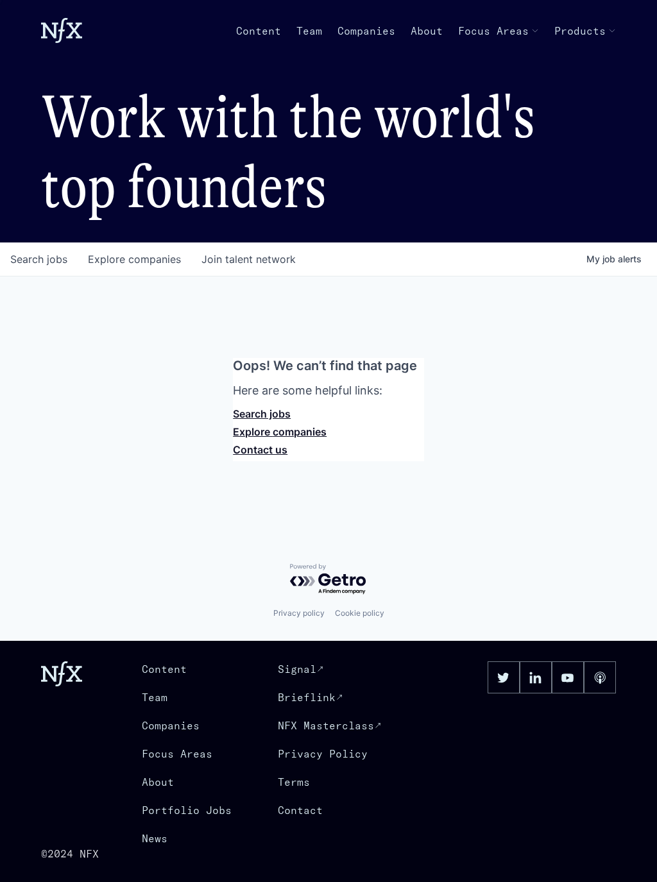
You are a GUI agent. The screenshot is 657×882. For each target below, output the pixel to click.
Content (258, 30)
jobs (38, 259)
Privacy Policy (323, 753)
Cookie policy (359, 613)
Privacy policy (299, 613)
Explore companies (280, 431)
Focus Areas (493, 30)
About (427, 30)
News (154, 838)
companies (134, 259)
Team (309, 30)
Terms (294, 782)
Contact (300, 810)
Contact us (260, 449)
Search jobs (262, 413)
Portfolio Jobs (187, 810)
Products (580, 30)
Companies (366, 30)
